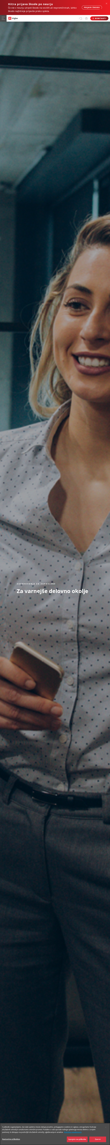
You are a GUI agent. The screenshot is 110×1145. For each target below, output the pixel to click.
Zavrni (98, 1139)
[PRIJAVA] (86, 18)
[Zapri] (106, 1127)
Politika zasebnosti (73, 1132)
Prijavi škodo (92, 7)
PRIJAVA (86, 18)
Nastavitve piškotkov (11, 1139)
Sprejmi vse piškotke (77, 1139)
